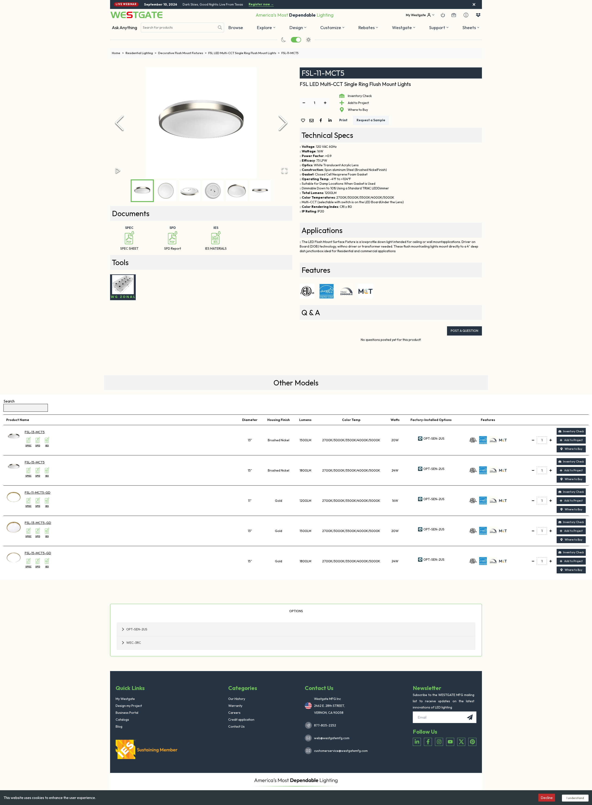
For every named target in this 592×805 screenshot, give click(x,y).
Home (118, 53)
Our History (236, 699)
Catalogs (122, 719)
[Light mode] (308, 39)
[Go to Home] (136, 14)
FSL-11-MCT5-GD (37, 492)
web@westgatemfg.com (331, 738)
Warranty (235, 706)
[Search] (220, 27)
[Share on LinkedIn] (331, 120)
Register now (261, 4)
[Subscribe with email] (470, 717)
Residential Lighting (141, 53)
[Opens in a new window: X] (461, 742)
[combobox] (178, 27)
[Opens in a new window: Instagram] (439, 742)
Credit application (241, 719)
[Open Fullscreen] (284, 170)
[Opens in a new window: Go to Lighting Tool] (123, 287)
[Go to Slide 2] (165, 190)
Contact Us (236, 726)
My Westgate (125, 699)
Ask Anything (124, 27)
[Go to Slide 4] (213, 190)
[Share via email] (312, 121)
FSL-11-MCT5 (290, 53)
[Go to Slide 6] (260, 190)
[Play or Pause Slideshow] (118, 170)
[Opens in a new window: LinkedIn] (417, 742)
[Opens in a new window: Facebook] (428, 742)
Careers (234, 713)
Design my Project (129, 706)
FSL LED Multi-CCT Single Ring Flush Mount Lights (244, 53)
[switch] (296, 39)
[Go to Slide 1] (142, 190)
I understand (575, 798)
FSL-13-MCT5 (35, 432)
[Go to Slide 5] (236, 190)
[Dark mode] (283, 39)
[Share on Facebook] (321, 120)
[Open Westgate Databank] (478, 15)
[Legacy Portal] (453, 15)
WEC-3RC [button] (133, 643)
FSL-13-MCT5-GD (38, 523)
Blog (119, 726)
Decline (547, 797)
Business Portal (127, 713)
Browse (235, 27)
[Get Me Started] (443, 15)
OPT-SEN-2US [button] (136, 629)
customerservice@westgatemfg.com (339, 751)
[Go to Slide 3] (189, 190)
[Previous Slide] (119, 122)
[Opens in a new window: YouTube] (450, 742)
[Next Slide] (283, 122)
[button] (368, 27)
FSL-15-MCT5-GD (38, 553)
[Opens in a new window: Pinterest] (472, 742)
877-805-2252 (325, 725)
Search (9, 401)
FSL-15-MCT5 (35, 462)
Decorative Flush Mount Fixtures (182, 53)
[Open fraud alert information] (466, 15)
